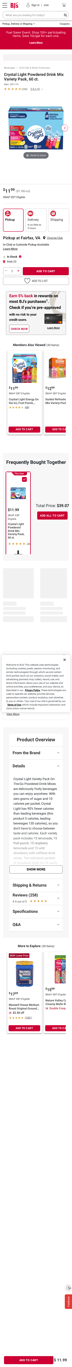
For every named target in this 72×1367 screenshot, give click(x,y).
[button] (36, 281)
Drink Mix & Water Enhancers (34, 67)
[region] (36, 683)
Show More (36, 869)
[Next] (64, 127)
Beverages (9, 67)
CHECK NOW (19, 329)
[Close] (64, 659)
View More (12, 714)
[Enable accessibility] (68, 1287)
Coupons (65, 23)
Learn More (36, 42)
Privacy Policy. (32, 690)
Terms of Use (14, 704)
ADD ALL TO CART (52, 515)
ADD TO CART (45, 271)
